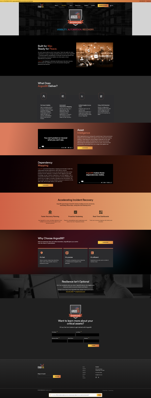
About (56, 5)
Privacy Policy (105, 390)
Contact (93, 5)
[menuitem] (56, 5)
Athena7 (84, 370)
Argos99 (84, 368)
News (71, 5)
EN (112, 5)
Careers (86, 5)
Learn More (85, 147)
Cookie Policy (110, 390)
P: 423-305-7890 (98, 372)
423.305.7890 (69, 291)
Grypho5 (84, 372)
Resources (77, 5)
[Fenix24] (41, 5)
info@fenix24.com (80, 291)
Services (64, 5)
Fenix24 (84, 374)
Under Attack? (103, 5)
